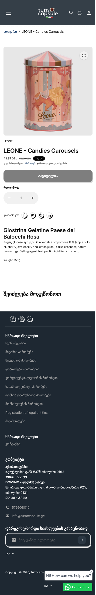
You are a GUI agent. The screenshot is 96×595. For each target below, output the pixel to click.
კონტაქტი (12, 444)
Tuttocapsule (39, 572)
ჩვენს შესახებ (15, 343)
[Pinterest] (41, 215)
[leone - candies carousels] (84, 55)
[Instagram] (21, 319)
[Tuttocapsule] (48, 13)
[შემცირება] (9, 198)
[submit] (81, 540)
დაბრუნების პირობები (22, 369)
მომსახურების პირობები (24, 404)
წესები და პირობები (20, 360)
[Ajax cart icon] (79, 12)
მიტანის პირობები (19, 352)
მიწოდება (30, 163)
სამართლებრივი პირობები (26, 386)
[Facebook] (13, 319)
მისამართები (15, 421)
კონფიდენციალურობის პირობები (31, 378)
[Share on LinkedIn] (49, 215)
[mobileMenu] (8, 13)
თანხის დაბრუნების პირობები (28, 395)
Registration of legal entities (26, 412)
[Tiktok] (29, 319)
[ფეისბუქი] (24, 215)
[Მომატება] (32, 198)
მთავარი (10, 31)
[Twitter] (32, 215)
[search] (71, 12)
